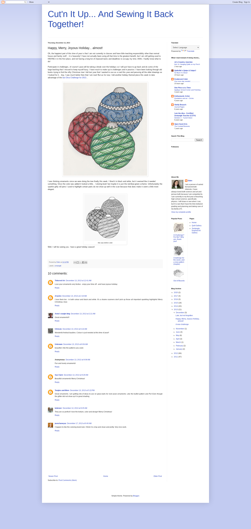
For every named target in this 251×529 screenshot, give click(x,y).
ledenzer (58, 408)
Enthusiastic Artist (182, 96)
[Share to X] (80, 262)
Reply (57, 288)
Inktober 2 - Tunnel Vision (183, 118)
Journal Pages (179, 107)
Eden (190, 181)
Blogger (136, 496)
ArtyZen (58, 296)
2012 (176, 353)
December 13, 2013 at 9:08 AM (78, 360)
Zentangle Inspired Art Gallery (196, 230)
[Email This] (74, 262)
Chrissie (58, 329)
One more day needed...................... (187, 81)
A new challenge (182, 324)
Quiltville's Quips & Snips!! (185, 71)
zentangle (57, 266)
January (179, 349)
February (179, 346)
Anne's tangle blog (62, 314)
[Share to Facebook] (83, 262)
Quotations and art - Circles (184, 98)
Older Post (158, 476)
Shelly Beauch (180, 105)
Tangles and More (62, 390)
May (178, 335)
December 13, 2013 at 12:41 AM (78, 281)
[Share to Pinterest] (86, 262)
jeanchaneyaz (60, 423)
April (178, 339)
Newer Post (53, 476)
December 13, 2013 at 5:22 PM (82, 390)
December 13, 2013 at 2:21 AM (83, 314)
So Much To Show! (181, 73)
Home (105, 476)
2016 (176, 299)
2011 (176, 357)
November (180, 329)
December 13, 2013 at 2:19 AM (74, 296)
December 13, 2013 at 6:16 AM (75, 329)
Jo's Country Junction (183, 62)
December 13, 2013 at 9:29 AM (76, 375)
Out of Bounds (179, 281)
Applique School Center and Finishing (187, 90)
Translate (190, 51)
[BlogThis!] (77, 262)
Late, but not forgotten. (184, 315)
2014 (176, 306)
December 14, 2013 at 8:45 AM (75, 408)
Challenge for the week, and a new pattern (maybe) (178, 261)
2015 (176, 303)
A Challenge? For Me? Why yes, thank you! (178, 238)
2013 (176, 309)
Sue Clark (59, 375)
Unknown (58, 344)
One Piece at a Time (182, 88)
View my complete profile (181, 212)
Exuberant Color (181, 79)
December (180, 313)
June (178, 332)
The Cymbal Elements (182, 126)
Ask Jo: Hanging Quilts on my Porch (187, 64)
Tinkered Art (60, 281)
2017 (176, 296)
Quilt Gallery (196, 226)
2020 (176, 292)
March (178, 342)
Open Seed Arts (180, 124)
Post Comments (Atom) (68, 480)
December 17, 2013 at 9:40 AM (79, 423)
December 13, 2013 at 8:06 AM (75, 344)
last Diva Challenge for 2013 (74, 78)
